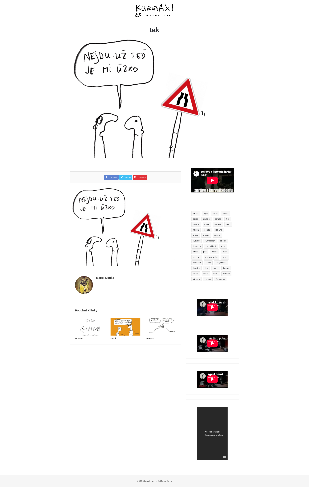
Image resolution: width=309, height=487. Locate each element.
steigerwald (221, 263)
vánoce (79, 338)
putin (225, 252)
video (205, 274)
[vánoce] (90, 327)
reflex (225, 257)
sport (113, 338)
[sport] (125, 327)
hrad (228, 224)
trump (215, 268)
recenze (196, 257)
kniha (195, 235)
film (227, 219)
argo (206, 213)
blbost (225, 213)
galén (206, 224)
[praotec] (161, 327)
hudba (196, 230)
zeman (208, 279)
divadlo (206, 219)
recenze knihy (211, 257)
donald (218, 219)
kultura (217, 235)
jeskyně (218, 230)
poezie (215, 252)
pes (204, 252)
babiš (215, 213)
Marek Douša (105, 277)
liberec (223, 241)
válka (215, 274)
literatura (197, 246)
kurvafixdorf (210, 241)
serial (208, 263)
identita (207, 230)
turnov (226, 268)
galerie (196, 224)
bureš (195, 219)
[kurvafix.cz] (154, 10)
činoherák (220, 279)
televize (196, 268)
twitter (195, 274)
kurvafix (196, 241)
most (223, 246)
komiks (206, 235)
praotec (150, 338)
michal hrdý (211, 246)
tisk (206, 268)
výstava (196, 279)
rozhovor (197, 263)
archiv (195, 213)
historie (218, 224)
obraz (195, 252)
